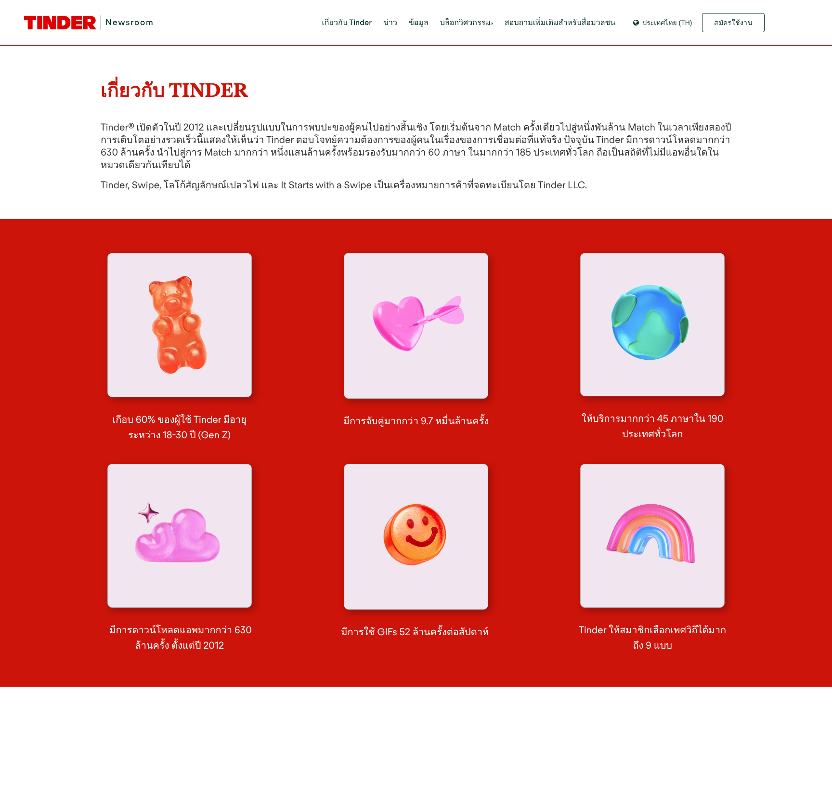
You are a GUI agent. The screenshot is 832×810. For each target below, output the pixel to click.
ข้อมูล (419, 22)
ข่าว (390, 22)
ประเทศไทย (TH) (667, 22)
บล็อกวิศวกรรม (465, 22)
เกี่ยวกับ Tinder (347, 22)
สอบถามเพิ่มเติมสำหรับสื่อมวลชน (560, 22)
